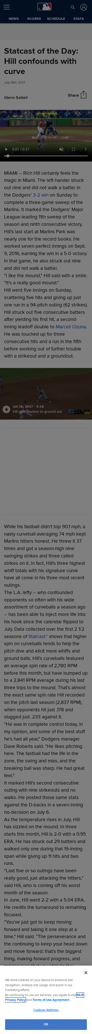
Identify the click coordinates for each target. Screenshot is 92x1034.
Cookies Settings (46, 1010)
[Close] (85, 972)
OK (46, 1024)
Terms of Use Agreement (50, 1000)
